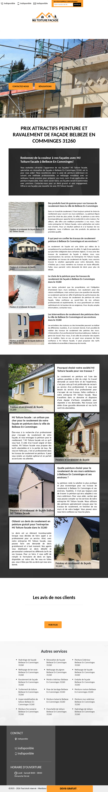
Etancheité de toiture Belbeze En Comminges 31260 (56, 712)
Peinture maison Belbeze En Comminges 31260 (85, 690)
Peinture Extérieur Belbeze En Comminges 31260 (85, 662)
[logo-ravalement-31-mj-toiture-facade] (45, 17)
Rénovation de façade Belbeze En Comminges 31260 (56, 662)
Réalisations (45, 87)
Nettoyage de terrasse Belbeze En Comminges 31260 (28, 672)
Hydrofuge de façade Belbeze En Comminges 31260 (28, 662)
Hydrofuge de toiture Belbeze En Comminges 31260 (85, 712)
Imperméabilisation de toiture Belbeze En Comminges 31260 (28, 702)
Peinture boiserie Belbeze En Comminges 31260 (57, 700)
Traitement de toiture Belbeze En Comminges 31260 (28, 692)
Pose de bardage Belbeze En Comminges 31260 (57, 690)
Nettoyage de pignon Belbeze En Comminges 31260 (56, 672)
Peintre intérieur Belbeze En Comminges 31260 (57, 681)
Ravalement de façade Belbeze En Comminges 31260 (28, 682)
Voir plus (53, 625)
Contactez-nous (21, 87)
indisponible (9, 3)
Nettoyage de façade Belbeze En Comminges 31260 (85, 672)
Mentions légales (45, 789)
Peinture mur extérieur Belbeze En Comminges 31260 (85, 702)
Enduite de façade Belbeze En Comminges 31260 (85, 682)
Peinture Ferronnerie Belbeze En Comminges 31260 (28, 712)
